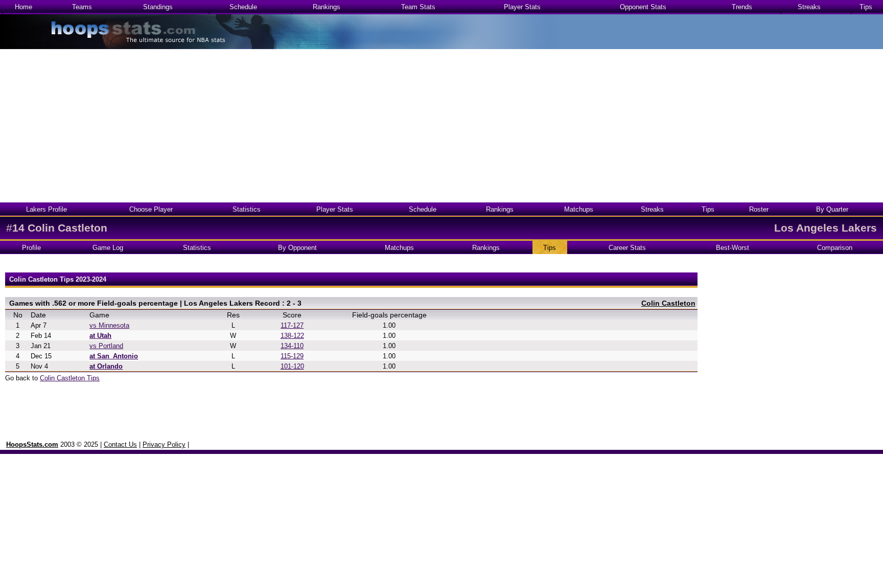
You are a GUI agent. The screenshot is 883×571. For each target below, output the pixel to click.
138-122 (292, 335)
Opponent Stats (643, 7)
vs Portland (106, 346)
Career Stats (627, 248)
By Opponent (297, 248)
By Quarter (832, 209)
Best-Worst (732, 248)
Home (23, 7)
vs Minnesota (109, 325)
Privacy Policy (164, 444)
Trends (742, 7)
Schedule (243, 7)
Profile (31, 248)
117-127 (292, 325)
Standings (158, 7)
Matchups (578, 209)
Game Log (107, 248)
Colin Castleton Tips (70, 378)
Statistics (247, 209)
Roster (759, 209)
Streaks (809, 7)
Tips (865, 7)
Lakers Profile (46, 209)
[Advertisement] (441, 125)
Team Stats (418, 7)
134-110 (292, 346)
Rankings (326, 7)
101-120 (292, 366)
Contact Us (120, 444)
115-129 (292, 356)
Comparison (834, 248)
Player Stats (522, 7)
